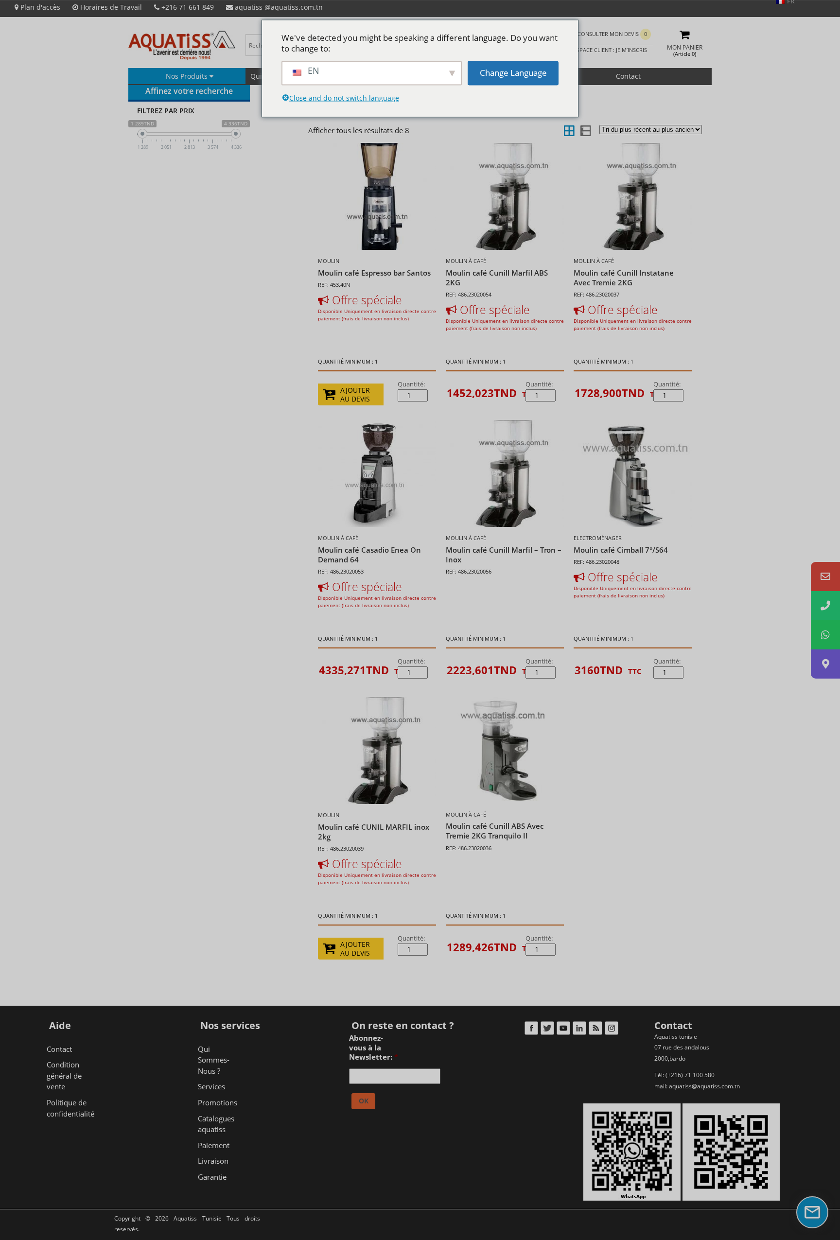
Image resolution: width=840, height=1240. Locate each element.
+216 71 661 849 (186, 7)
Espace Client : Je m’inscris (609, 49)
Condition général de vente (64, 1075)
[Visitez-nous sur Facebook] (531, 1030)
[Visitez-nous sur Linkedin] (579, 1030)
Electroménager (598, 537)
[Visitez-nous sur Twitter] (547, 1030)
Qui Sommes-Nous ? (213, 1060)
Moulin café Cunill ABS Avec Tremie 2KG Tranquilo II (494, 830)
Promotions (217, 1102)
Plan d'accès (39, 7)
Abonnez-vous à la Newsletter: (373, 1047)
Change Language (513, 72)
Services (211, 1086)
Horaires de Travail (110, 7)
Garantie (212, 1177)
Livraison (213, 1161)
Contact (628, 76)
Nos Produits (188, 76)
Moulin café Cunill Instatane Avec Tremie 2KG (624, 277)
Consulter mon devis (612, 33)
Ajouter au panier (486, 397)
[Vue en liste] (585, 130)
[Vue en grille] (569, 130)
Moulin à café (466, 260)
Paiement (213, 1145)
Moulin (328, 260)
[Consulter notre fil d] (595, 1030)
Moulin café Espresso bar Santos (374, 273)
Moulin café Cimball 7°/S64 (621, 550)
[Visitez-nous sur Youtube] (563, 1030)
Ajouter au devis (355, 394)
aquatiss (278, 7)
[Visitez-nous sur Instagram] (611, 1030)
